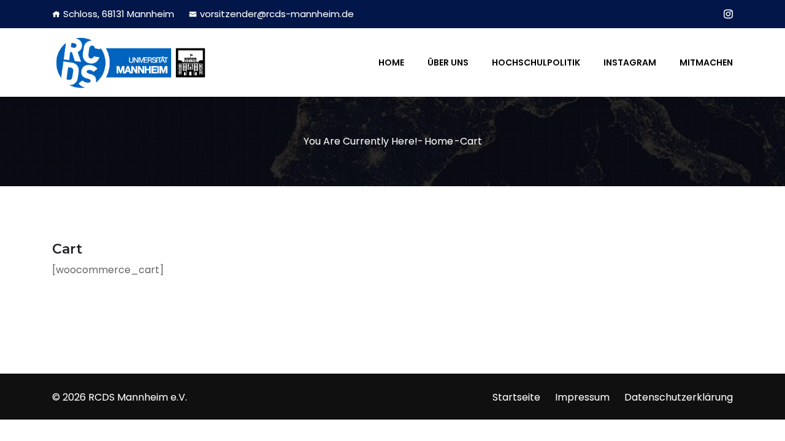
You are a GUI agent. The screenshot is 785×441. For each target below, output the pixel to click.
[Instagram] (728, 14)
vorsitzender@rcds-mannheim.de (277, 13)
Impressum (582, 397)
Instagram (629, 62)
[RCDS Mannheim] (130, 62)
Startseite (516, 397)
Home (391, 62)
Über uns (448, 62)
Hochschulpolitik (536, 62)
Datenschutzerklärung (678, 397)
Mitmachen (706, 62)
